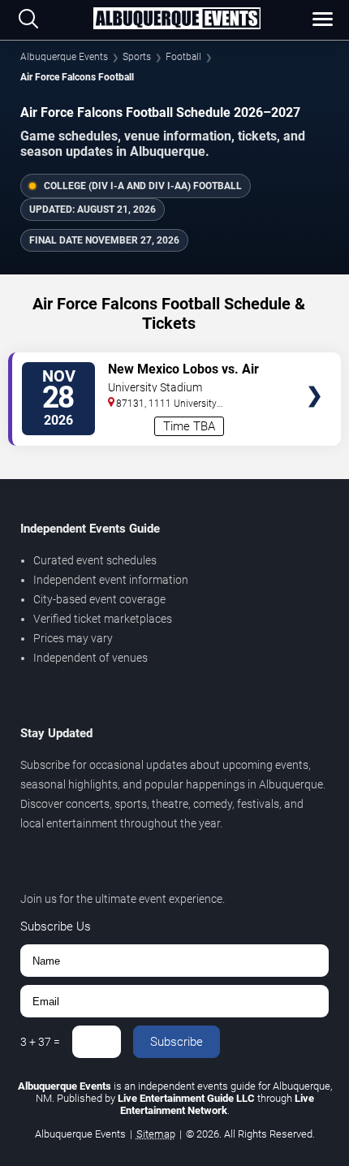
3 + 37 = (40, 1041)
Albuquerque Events (64, 57)
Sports (137, 57)
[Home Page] (177, 19)
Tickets (314, 364)
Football (183, 57)
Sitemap (155, 1134)
